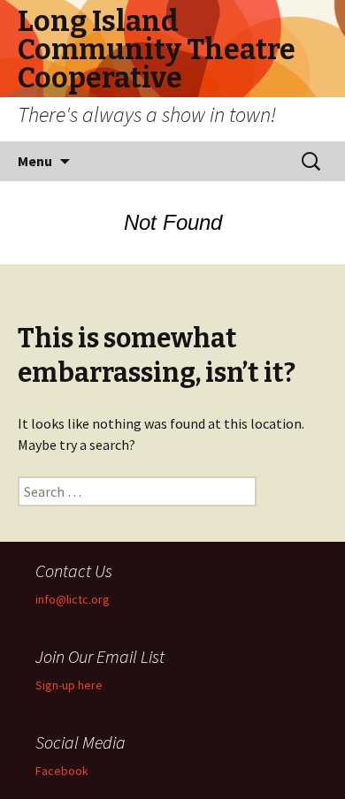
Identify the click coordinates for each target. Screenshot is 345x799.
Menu (35, 161)
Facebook (61, 771)
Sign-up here (69, 685)
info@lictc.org (72, 599)
